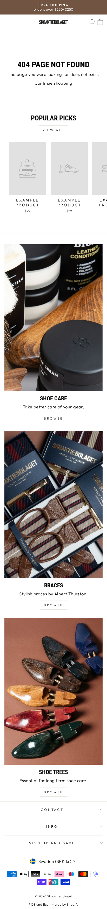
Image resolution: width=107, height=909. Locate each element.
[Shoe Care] (53, 317)
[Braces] (53, 504)
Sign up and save (52, 843)
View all (53, 130)
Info (52, 826)
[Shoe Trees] (53, 691)
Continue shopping (53, 83)
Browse (53, 605)
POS (32, 904)
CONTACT (52, 809)
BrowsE (53, 418)
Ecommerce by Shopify (60, 904)
